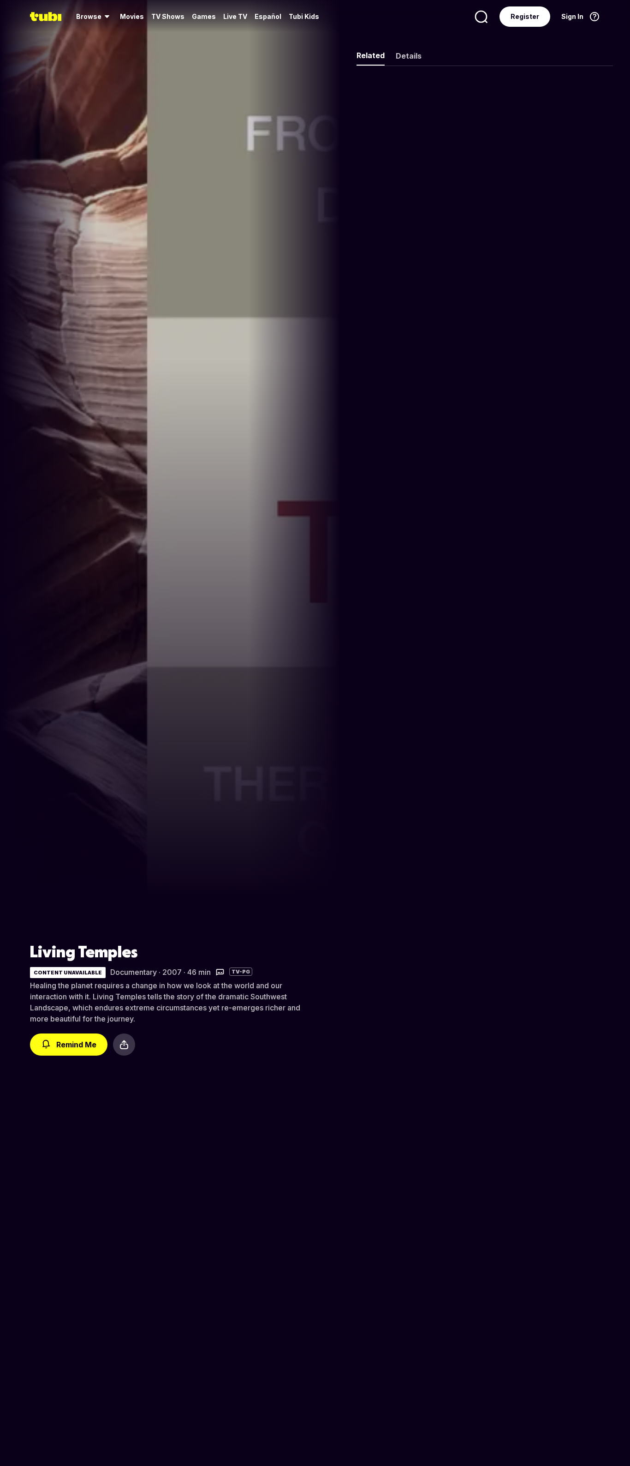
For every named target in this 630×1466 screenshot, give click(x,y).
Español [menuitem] (268, 16)
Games (204, 16)
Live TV (235, 16)
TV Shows (167, 16)
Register (525, 16)
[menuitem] (94, 16)
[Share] (124, 1044)
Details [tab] (409, 55)
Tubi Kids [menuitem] (304, 16)
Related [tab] (371, 55)
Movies (132, 16)
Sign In (572, 16)
